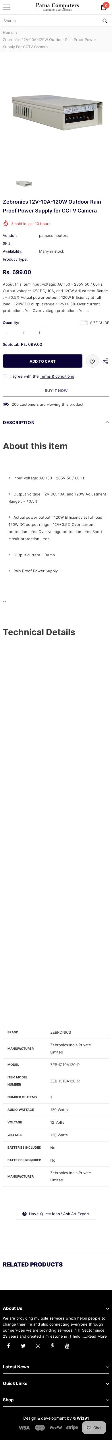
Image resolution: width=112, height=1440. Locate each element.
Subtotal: (11, 344)
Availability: (12, 251)
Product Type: (15, 259)
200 (15, 404)
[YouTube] (67, 1345)
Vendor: (10, 235)
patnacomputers (53, 235)
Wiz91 (83, 1418)
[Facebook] (8, 1345)
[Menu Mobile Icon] (6, 7)
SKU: (7, 243)
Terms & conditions (57, 376)
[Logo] (57, 6)
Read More (97, 1336)
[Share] (104, 361)
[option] (56, 113)
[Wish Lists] (92, 361)
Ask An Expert (76, 1213)
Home (8, 32)
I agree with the (24, 376)
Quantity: (11, 322)
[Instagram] (38, 1345)
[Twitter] (23, 1345)
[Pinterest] (52, 1345)
